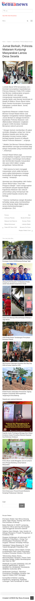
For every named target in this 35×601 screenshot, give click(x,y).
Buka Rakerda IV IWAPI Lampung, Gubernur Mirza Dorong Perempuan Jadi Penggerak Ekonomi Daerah (16, 526)
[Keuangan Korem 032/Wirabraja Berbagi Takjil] (17, 250)
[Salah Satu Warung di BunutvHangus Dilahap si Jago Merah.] (17, 301)
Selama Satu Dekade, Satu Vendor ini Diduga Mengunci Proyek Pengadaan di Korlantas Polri (17, 533)
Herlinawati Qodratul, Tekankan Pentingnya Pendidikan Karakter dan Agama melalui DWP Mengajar (16, 573)
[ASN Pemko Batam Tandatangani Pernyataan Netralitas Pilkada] (17, 329)
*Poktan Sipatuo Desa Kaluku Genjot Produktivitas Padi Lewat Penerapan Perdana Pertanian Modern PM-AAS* (16, 551)
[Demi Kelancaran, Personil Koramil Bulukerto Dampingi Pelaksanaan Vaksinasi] (17, 478)
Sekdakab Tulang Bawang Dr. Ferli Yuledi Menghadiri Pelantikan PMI (15, 546)
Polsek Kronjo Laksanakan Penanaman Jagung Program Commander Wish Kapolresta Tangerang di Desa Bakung (16, 393)
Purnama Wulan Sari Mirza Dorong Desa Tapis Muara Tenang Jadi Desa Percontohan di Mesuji (16, 520)
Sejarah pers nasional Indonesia (12, 399)
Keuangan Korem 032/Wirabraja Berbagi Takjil (16, 261)
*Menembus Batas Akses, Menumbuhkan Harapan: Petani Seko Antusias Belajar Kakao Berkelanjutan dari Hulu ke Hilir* (16, 558)
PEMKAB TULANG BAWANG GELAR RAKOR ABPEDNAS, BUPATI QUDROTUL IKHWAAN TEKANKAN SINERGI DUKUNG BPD (16, 566)
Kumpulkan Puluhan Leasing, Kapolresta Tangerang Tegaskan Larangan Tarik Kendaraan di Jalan (15, 579)
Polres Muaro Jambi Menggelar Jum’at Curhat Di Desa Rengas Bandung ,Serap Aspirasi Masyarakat (17, 462)
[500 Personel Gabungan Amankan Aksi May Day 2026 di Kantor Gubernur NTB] (17, 352)
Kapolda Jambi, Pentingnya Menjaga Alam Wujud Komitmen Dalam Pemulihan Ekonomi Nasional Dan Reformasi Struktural (17, 435)
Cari (4, 502)
